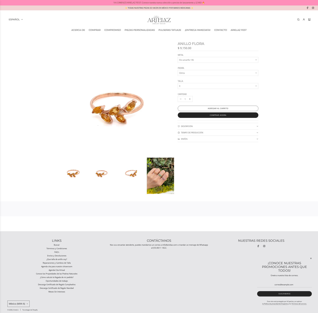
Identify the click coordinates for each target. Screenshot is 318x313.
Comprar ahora (218, 115)
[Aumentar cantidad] (190, 99)
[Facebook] (307, 8)
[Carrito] (309, 19)
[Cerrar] (311, 258)
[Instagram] (313, 8)
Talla (180, 81)
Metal (180, 55)
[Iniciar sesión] (304, 19)
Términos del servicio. (299, 304)
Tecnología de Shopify (30, 310)
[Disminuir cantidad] (180, 99)
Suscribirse (284, 294)
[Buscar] (298, 19)
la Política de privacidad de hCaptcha (275, 304)
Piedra (181, 68)
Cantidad (182, 94)
